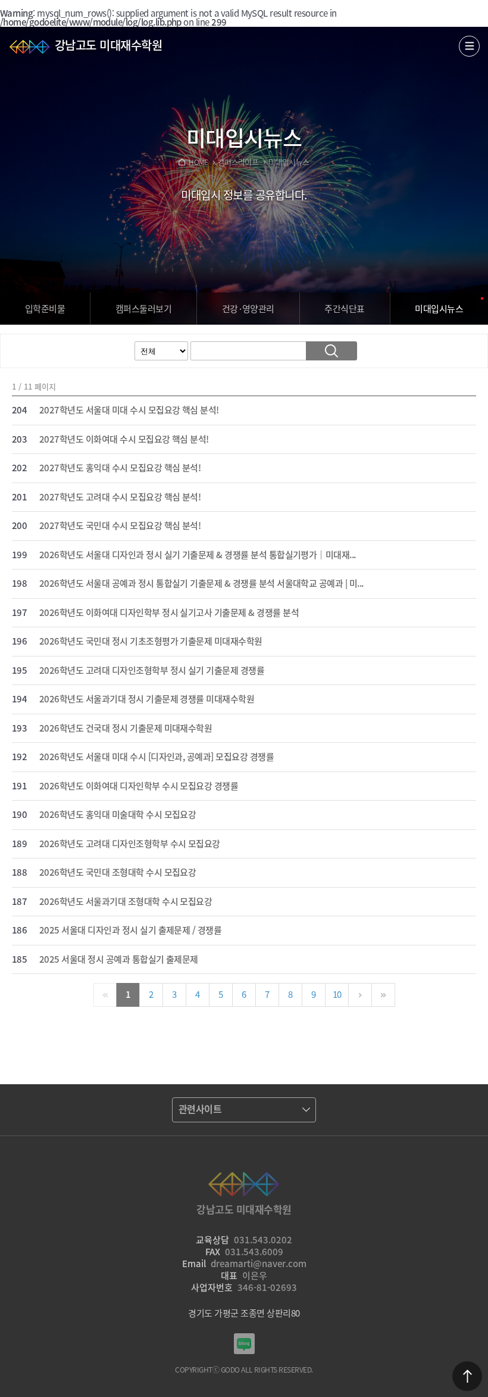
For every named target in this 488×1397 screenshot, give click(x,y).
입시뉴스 (439, 308)
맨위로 (467, 1376)
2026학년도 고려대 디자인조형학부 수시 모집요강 (129, 844)
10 (337, 994)
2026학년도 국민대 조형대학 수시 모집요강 (117, 873)
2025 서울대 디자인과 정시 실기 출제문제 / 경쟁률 (130, 930)
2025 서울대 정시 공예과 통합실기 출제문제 (118, 960)
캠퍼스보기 (143, 308)
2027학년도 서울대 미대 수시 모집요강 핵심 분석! (129, 410)
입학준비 (45, 308)
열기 (469, 46)
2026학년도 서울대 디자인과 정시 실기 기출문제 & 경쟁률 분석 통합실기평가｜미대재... (197, 555)
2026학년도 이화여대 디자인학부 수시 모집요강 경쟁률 (138, 786)
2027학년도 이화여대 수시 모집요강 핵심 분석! (124, 440)
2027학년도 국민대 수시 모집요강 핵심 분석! (120, 526)
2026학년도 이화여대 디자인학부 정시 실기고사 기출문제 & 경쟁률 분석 (169, 613)
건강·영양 (248, 308)
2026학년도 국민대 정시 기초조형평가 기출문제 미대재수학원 (150, 642)
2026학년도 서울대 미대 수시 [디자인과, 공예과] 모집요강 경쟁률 (156, 757)
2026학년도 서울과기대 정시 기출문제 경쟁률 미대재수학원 (146, 699)
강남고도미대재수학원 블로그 (244, 1343)
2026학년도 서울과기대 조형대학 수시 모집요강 (125, 902)
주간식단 (344, 308)
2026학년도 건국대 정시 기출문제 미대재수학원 (125, 729)
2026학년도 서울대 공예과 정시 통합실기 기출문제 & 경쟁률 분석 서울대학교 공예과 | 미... (201, 584)
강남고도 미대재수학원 (108, 45)
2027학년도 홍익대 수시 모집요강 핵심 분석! (120, 468)
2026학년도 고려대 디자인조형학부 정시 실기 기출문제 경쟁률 (151, 671)
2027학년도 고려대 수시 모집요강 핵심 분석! (120, 497)
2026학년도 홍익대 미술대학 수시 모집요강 (117, 815)
